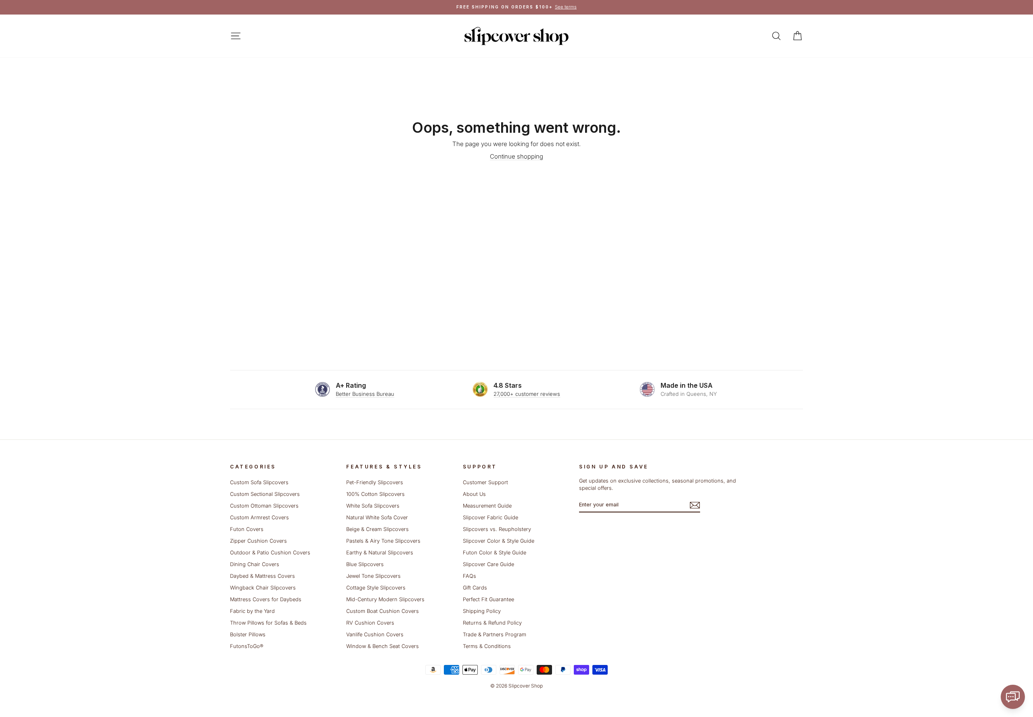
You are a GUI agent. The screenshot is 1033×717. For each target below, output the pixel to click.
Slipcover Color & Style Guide (498, 541)
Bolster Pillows (248, 634)
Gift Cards (475, 588)
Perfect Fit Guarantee (488, 599)
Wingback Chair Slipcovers (263, 588)
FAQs (469, 576)
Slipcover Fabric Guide (490, 517)
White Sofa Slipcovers (372, 506)
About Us (474, 494)
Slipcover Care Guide (488, 564)
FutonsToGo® (246, 646)
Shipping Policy (482, 611)
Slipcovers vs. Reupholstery (497, 529)
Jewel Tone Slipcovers (373, 576)
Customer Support (485, 482)
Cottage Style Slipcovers (376, 588)
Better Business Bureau (365, 394)
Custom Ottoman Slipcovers (264, 506)
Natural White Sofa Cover (377, 517)
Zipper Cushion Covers (258, 541)
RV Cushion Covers (370, 623)
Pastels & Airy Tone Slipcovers (383, 541)
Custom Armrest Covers (259, 517)
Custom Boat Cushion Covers (382, 611)
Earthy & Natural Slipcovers (379, 553)
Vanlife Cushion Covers (375, 634)
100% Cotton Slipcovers (375, 494)
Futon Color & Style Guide (494, 553)
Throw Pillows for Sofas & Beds (268, 623)
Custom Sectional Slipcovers (265, 494)
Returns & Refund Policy (492, 623)
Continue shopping (516, 156)
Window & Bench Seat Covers (382, 646)
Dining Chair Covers (254, 564)
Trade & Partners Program (494, 634)
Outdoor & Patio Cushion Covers (270, 553)
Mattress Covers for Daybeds (265, 599)
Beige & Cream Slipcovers (377, 529)
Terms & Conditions (487, 646)
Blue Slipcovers (365, 564)
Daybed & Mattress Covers (262, 576)
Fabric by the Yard (252, 611)
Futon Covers (246, 529)
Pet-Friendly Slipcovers (374, 482)
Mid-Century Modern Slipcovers (385, 599)
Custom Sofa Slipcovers (259, 482)
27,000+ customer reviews (526, 394)
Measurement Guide (487, 506)
